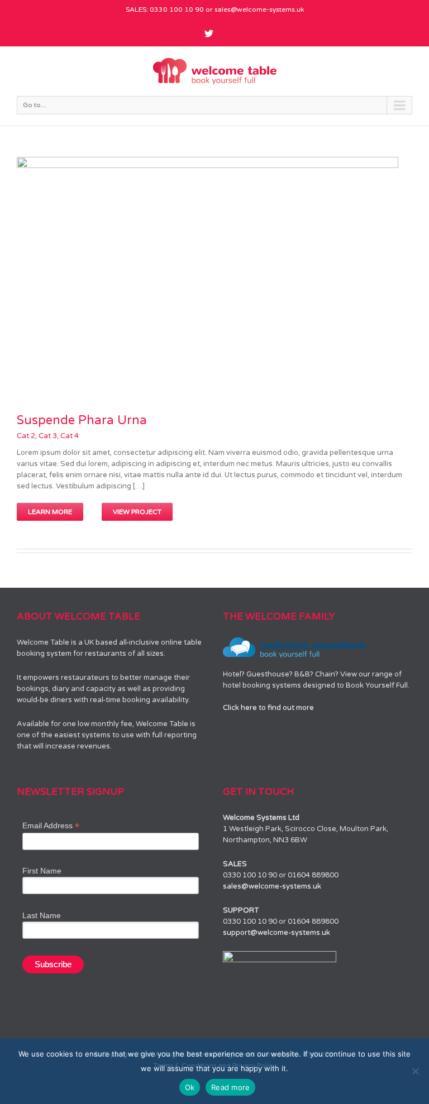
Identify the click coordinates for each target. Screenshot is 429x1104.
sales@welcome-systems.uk (259, 9)
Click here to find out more (268, 707)
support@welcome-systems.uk (276, 932)
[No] (415, 1071)
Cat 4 (69, 435)
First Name (41, 870)
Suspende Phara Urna (82, 420)
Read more (230, 1087)
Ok (190, 1087)
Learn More (50, 512)
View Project (137, 512)
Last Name (41, 915)
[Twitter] (208, 33)
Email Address (50, 825)
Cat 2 (26, 435)
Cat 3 (48, 435)
